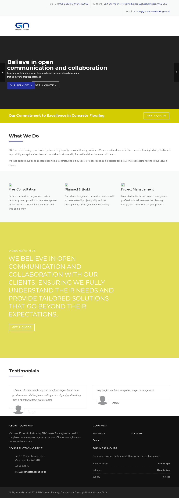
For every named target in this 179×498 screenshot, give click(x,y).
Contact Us (98, 440)
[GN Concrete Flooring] (22, 25)
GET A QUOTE (156, 115)
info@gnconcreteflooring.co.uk (30, 471)
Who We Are (99, 433)
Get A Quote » (45, 85)
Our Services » (21, 85)
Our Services (137, 433)
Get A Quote (21, 327)
